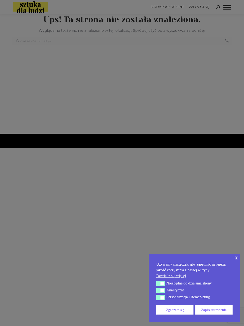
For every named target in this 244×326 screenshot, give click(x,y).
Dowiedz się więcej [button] (171, 276)
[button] (160, 283)
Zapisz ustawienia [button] (214, 310)
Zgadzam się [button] (175, 310)
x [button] (236, 257)
